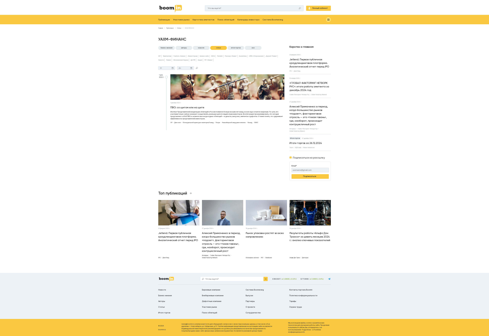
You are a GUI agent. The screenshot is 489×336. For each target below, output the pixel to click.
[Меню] (328, 19)
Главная (160, 28)
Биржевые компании (211, 290)
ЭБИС (256, 122)
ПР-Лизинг (208, 60)
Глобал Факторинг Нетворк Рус (299, 94)
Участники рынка (181, 19)
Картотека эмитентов (203, 19)
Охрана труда (295, 307)
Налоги (161, 60)
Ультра (218, 122)
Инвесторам (192, 56)
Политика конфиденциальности (303, 295)
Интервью (292, 128)
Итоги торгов (236, 48)
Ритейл (219, 56)
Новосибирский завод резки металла (234, 122)
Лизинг (168, 60)
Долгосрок (305, 257)
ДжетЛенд (297, 71)
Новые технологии (309, 147)
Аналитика (243, 56)
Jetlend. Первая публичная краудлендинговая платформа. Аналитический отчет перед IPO (309, 63)
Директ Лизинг (271, 56)
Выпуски (249, 295)
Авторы (184, 48)
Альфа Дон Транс (295, 257)
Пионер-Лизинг (231, 56)
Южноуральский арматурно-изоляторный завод (198, 122)
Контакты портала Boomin (300, 290)
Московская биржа (180, 60)
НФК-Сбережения (256, 56)
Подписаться (309, 176)
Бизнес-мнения (166, 48)
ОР (159, 56)
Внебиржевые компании (212, 295)
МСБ (213, 56)
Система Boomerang (273, 19)
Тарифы (292, 301)
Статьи (179, 28)
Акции (200, 60)
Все (253, 48)
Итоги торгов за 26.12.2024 (305, 143)
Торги (291, 147)
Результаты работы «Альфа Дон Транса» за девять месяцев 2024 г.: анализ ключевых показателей (310, 237)
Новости (201, 48)
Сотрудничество (253, 313)
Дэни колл (177, 122)
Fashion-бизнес (180, 56)
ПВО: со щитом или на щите (187, 107)
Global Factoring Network (319, 94)
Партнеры (250, 301)
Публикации (164, 19)
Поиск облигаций (226, 19)
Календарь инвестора (248, 19)
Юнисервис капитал (252, 257)
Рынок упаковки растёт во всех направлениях (265, 235)
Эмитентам (167, 56)
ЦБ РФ (193, 60)
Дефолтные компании (211, 301)
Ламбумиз (268, 257)
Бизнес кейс (204, 56)
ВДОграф (298, 147)
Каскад (250, 122)
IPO (290, 71)
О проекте (250, 307)
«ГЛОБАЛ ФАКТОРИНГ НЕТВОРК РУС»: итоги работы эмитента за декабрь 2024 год (309, 86)
